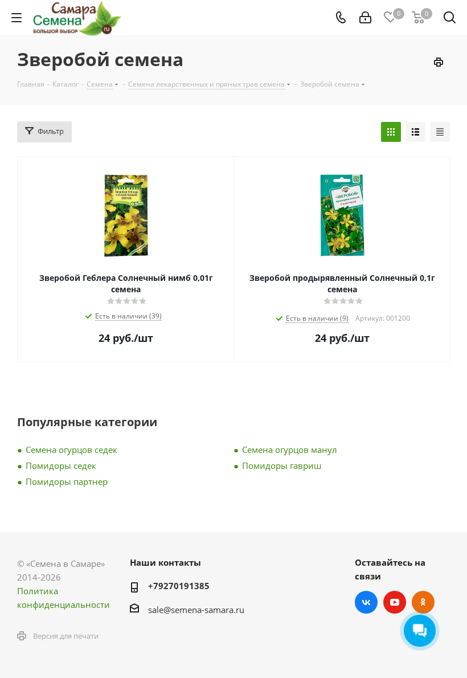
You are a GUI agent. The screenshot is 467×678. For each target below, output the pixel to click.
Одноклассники (423, 602)
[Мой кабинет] (365, 17)
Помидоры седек (61, 465)
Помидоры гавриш (281, 465)
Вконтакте (366, 602)
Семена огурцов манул (289, 449)
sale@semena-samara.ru (196, 609)
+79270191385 (179, 585)
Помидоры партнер (67, 481)
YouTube (394, 602)
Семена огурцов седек (71, 449)
